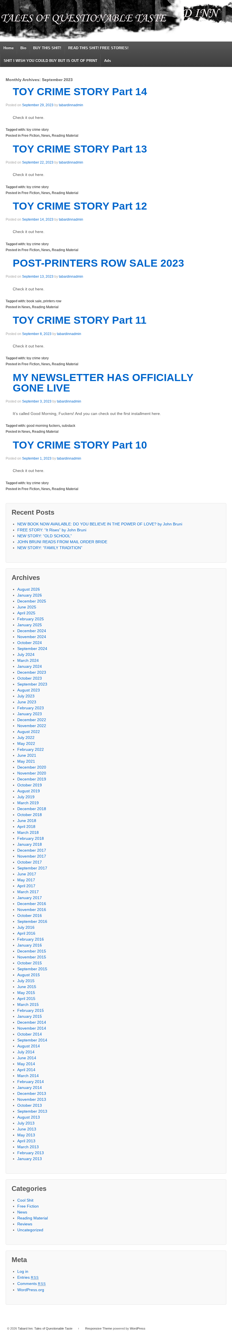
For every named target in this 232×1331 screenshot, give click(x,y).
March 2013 (28, 1147)
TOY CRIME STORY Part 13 (80, 149)
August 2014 (28, 1046)
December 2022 (31, 719)
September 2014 (32, 1040)
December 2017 (31, 850)
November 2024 (31, 636)
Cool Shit (25, 1200)
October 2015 (29, 963)
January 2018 (29, 844)
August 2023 (28, 690)
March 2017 (28, 891)
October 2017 (29, 862)
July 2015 (26, 980)
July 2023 (26, 696)
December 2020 (31, 767)
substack (68, 426)
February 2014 (30, 1081)
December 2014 (31, 1022)
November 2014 (31, 1028)
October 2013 (29, 1105)
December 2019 (31, 779)
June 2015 (26, 986)
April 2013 (26, 1141)
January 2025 (29, 625)
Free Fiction (31, 136)
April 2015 (26, 998)
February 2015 (30, 1010)
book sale (34, 301)
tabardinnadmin (71, 105)
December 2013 (31, 1093)
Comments (31, 1283)
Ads (107, 60)
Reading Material (65, 136)
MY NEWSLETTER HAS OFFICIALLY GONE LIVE (103, 383)
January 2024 (29, 666)
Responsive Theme (98, 1328)
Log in (22, 1271)
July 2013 (26, 1123)
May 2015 (26, 992)
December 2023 (31, 672)
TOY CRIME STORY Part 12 (80, 206)
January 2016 (29, 945)
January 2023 (29, 714)
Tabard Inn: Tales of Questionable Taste (45, 1328)
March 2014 (28, 1075)
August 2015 (28, 975)
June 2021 (26, 755)
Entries (28, 1277)
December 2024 (31, 630)
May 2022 (26, 743)
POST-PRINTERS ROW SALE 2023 (98, 263)
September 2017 (32, 868)
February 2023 (30, 708)
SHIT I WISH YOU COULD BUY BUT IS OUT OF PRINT (50, 60)
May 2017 (26, 880)
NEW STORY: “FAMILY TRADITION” (49, 547)
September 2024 (32, 648)
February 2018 (30, 838)
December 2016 (31, 903)
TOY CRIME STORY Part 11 (80, 320)
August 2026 (28, 589)
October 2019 (29, 785)
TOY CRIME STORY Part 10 (80, 445)
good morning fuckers (43, 426)
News (45, 136)
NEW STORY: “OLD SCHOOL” (44, 536)
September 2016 (32, 921)
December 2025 (31, 601)
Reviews (24, 1224)
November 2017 (31, 856)
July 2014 (26, 1052)
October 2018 (29, 814)
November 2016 (31, 909)
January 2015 (29, 1016)
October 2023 (29, 678)
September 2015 (32, 969)
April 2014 (26, 1069)
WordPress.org (30, 1289)
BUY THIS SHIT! (47, 48)
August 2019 (28, 791)
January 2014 (29, 1087)
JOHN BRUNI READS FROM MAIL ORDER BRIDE (62, 542)
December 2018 (31, 808)
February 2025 (30, 619)
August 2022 (28, 731)
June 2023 (26, 702)
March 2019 (28, 803)
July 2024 (26, 654)
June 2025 (26, 607)
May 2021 (26, 761)
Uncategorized (30, 1230)
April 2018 (26, 826)
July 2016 (26, 927)
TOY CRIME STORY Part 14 (80, 91)
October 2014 (29, 1034)
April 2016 (26, 933)
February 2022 (30, 749)
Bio (23, 48)
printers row (52, 301)
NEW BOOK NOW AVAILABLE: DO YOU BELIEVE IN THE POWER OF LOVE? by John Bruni (99, 524)
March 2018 (28, 832)
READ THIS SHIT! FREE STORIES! (98, 48)
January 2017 (29, 897)
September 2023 (32, 684)
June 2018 (26, 820)
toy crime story (38, 130)
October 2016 (29, 915)
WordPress (137, 1328)
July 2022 (26, 737)
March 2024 (28, 660)
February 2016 (30, 939)
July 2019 (26, 797)
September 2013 (32, 1111)
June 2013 (26, 1129)
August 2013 (28, 1117)
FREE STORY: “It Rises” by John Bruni (51, 530)
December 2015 (31, 951)
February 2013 (30, 1153)
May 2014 (26, 1064)
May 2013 (26, 1135)
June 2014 (26, 1058)
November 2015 (31, 957)
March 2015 (28, 1004)
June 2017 (26, 874)
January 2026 (29, 595)
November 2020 (31, 773)
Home (8, 48)
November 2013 (31, 1099)
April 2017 (26, 886)
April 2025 (26, 613)
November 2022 (31, 725)
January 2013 (29, 1158)
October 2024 (29, 642)
